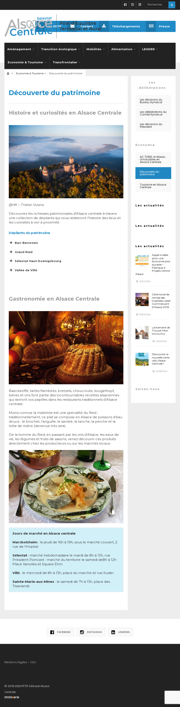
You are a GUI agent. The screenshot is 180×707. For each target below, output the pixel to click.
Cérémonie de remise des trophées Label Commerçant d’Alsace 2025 (161, 301)
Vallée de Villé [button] (26, 270)
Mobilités (93, 49)
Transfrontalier (65, 62)
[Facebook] (125, 5)
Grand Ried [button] (23, 252)
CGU (33, 662)
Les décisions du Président (151, 125)
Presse (164, 26)
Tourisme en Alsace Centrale (153, 186)
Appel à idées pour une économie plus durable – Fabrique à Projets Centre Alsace (152, 264)
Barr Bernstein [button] (26, 243)
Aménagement (19, 49)
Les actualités (149, 205)
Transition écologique (59, 49)
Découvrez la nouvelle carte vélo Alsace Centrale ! (160, 359)
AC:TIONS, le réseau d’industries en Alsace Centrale (152, 159)
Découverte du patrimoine (149, 173)
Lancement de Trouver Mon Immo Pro (161, 330)
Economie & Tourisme (25, 62)
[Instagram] (132, 5)
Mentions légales (15, 662)
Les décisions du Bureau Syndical (151, 101)
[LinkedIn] (140, 5)
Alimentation (121, 49)
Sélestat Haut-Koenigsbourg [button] (38, 261)
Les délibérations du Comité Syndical (153, 113)
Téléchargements (126, 26)
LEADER (148, 49)
